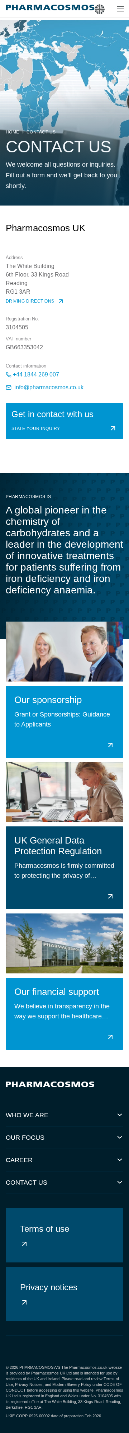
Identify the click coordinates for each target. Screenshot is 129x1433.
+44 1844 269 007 (36, 374)
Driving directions (30, 301)
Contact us (41, 132)
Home (12, 132)
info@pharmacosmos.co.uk (48, 387)
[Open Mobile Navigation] (120, 10)
